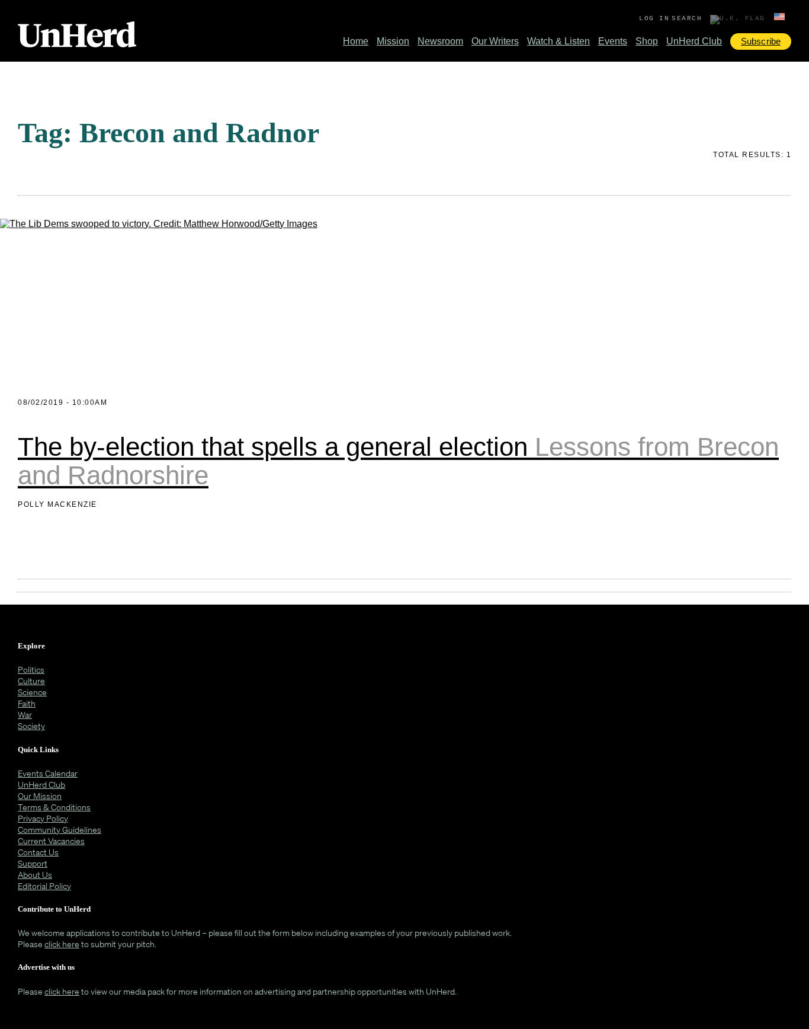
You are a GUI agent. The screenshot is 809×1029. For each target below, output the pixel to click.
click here (61, 944)
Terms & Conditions (54, 807)
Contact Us (38, 852)
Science (32, 692)
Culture (31, 680)
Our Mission (40, 795)
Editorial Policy (44, 885)
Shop (646, 41)
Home (355, 41)
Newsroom (440, 41)
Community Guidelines (59, 829)
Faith (27, 703)
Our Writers (495, 41)
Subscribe (761, 41)
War (25, 714)
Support (32, 863)
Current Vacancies (51, 840)
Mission (393, 41)
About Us (35, 874)
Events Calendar (48, 773)
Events (612, 41)
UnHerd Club (694, 41)
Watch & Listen (558, 41)
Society (31, 725)
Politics (31, 669)
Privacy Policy (43, 818)
